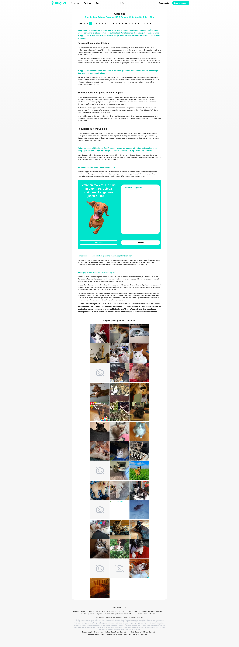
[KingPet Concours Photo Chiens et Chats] (58, 3)
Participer (88, 3)
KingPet (76, 611)
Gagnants (110, 611)
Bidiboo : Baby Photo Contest (115, 632)
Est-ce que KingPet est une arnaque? (117, 614)
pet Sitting (145, 634)
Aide (118, 611)
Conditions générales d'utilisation (151, 611)
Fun (97, 3)
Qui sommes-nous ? (140, 614)
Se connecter (164, 3)
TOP (80, 23)
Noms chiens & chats (129, 611)
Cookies (84, 614)
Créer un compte (180, 3)
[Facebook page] (125, 607)
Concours (75, 3)
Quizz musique (116, 634)
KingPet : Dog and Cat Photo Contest (141, 632)
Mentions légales (96, 614)
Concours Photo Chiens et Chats (93, 611)
